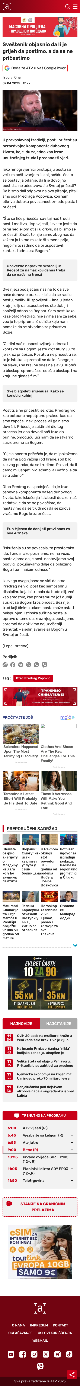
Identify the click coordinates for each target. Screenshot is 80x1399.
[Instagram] (34, 1354)
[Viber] (40, 1366)
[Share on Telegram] (20, 664)
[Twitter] (46, 1354)
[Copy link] (5, 664)
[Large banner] (40, 26)
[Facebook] (22, 1354)
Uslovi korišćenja (55, 1333)
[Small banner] (40, 983)
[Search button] (67, 6)
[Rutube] (57, 1354)
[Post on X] (28, 664)
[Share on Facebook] (13, 664)
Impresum (39, 1325)
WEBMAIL (40, 1341)
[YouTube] (11, 1354)
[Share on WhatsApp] (36, 664)
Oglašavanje (20, 1333)
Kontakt (60, 1325)
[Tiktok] (69, 1354)
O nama (18, 1325)
